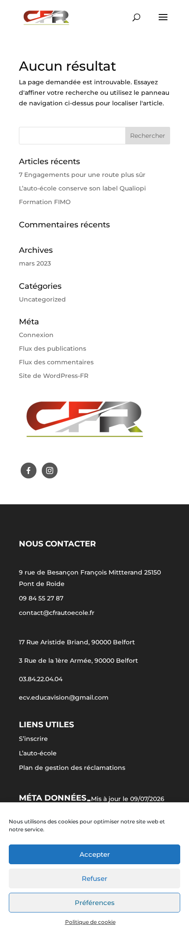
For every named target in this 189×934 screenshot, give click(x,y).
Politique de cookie (90, 922)
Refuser (94, 878)
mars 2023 (35, 263)
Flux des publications (52, 348)
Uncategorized (42, 299)
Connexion (36, 335)
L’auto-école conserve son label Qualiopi (82, 188)
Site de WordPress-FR (53, 376)
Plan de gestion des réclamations (72, 768)
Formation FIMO (45, 202)
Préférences (95, 902)
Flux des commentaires (56, 362)
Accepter (95, 854)
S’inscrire (33, 739)
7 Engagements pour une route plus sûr (82, 175)
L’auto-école (38, 753)
